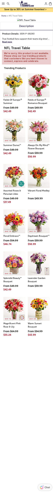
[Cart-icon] (50, 3)
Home (4, 16)
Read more (7, 42)
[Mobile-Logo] (26, 3)
